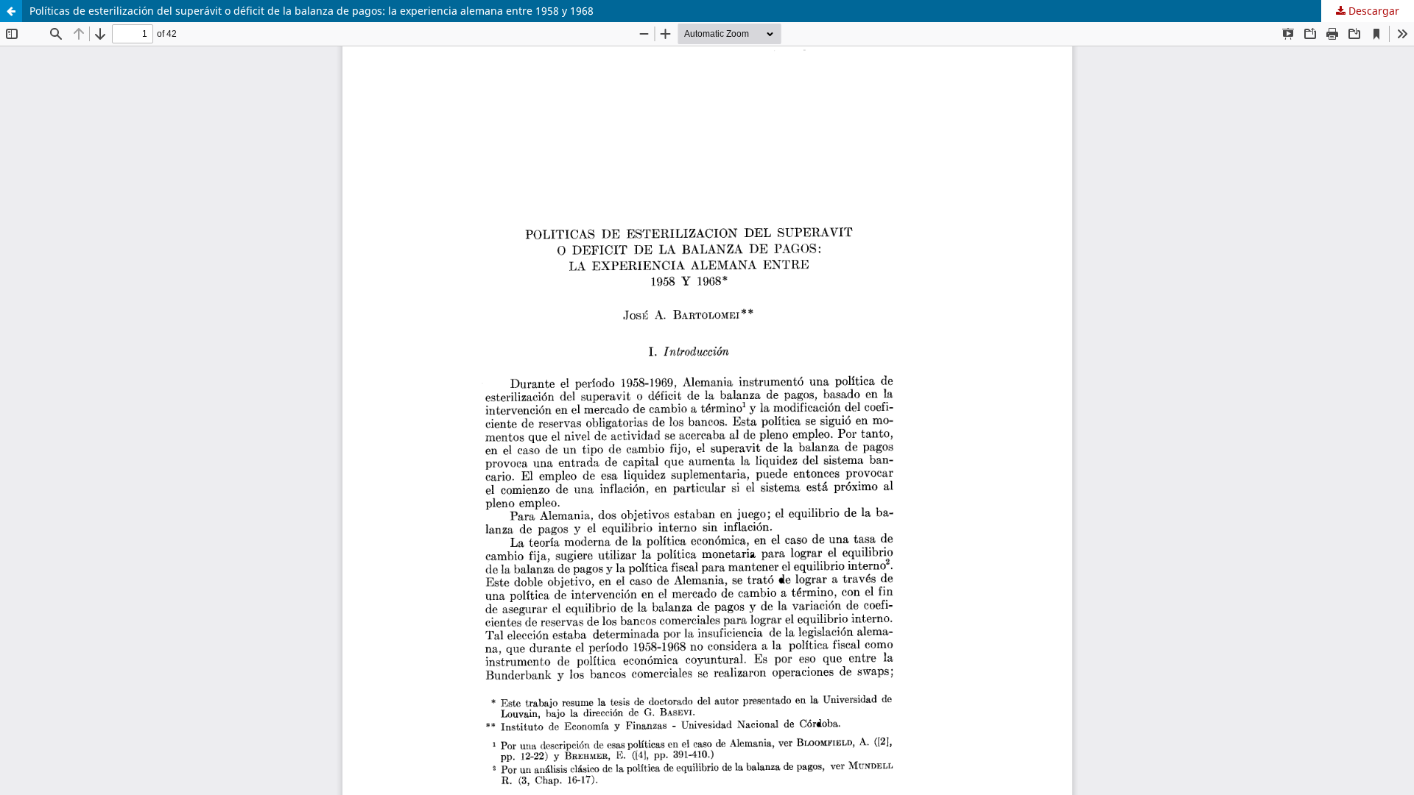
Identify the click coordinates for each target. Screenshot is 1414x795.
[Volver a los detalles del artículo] (11, 11)
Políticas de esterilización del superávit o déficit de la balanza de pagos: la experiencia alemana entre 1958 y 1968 (311, 11)
